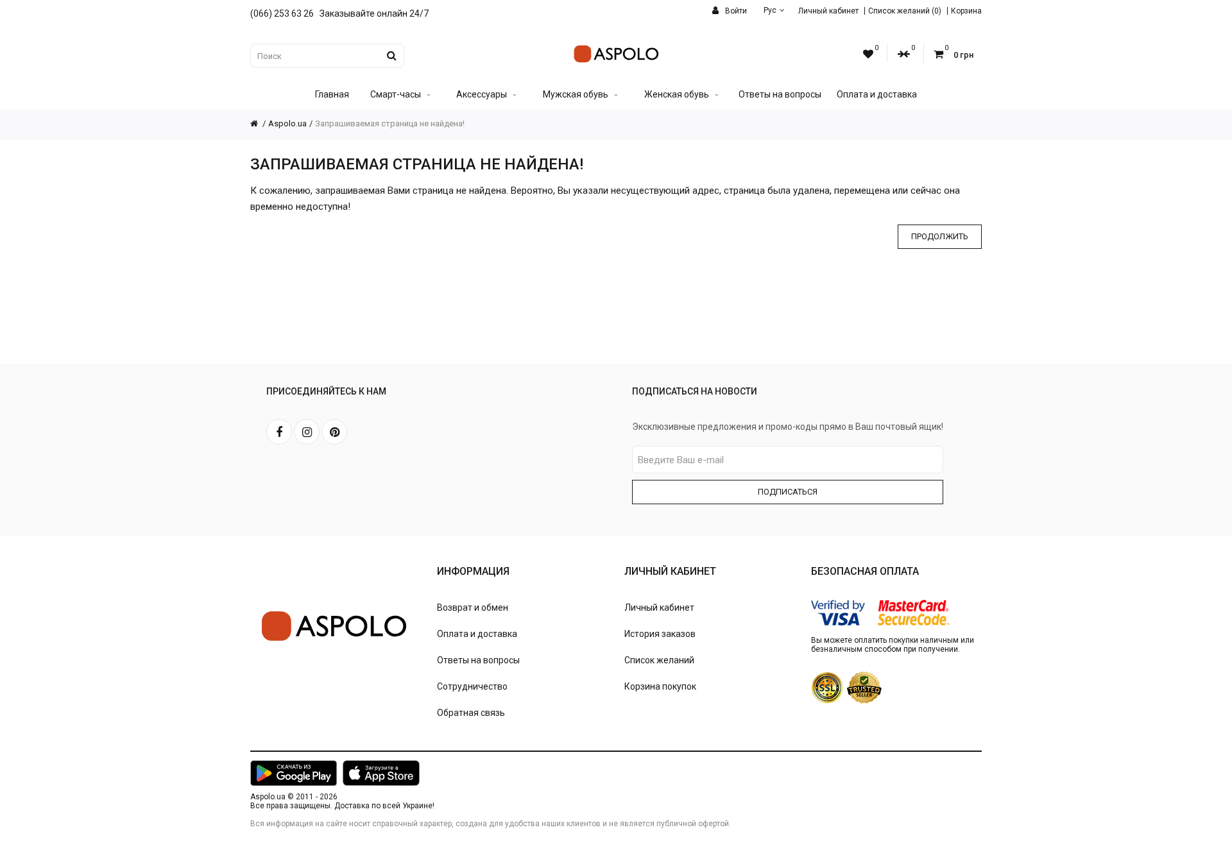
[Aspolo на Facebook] (279, 432)
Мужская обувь (575, 94)
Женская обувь (676, 94)
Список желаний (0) (904, 11)
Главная (332, 94)
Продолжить (939, 236)
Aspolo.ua (287, 123)
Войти (735, 10)
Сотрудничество (472, 686)
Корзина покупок (660, 686)
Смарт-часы (395, 94)
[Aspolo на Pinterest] (334, 432)
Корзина (966, 11)
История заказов (660, 634)
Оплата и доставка (877, 94)
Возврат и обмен (472, 607)
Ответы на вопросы (780, 94)
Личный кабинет (828, 11)
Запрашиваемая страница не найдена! (390, 123)
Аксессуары (481, 94)
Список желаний (659, 660)
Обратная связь (471, 713)
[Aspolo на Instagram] (307, 432)
